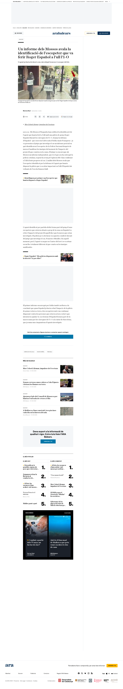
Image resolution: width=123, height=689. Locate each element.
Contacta (46, 673)
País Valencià (31, 27)
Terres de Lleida (67, 27)
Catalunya (19, 27)
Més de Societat (29, 361)
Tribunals (49, 351)
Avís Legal (22, 681)
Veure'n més (67, 512)
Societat (21, 39)
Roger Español (40, 351)
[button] (109, 1)
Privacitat (16, 681)
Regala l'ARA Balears (62, 673)
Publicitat (33, 673)
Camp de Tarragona (57, 27)
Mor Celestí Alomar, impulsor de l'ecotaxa (39, 124)
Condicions (29, 681)
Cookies (35, 681)
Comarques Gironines (45, 27)
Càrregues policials (29, 351)
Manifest (7, 673)
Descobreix (29, 513)
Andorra (37, 27)
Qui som (20, 673)
